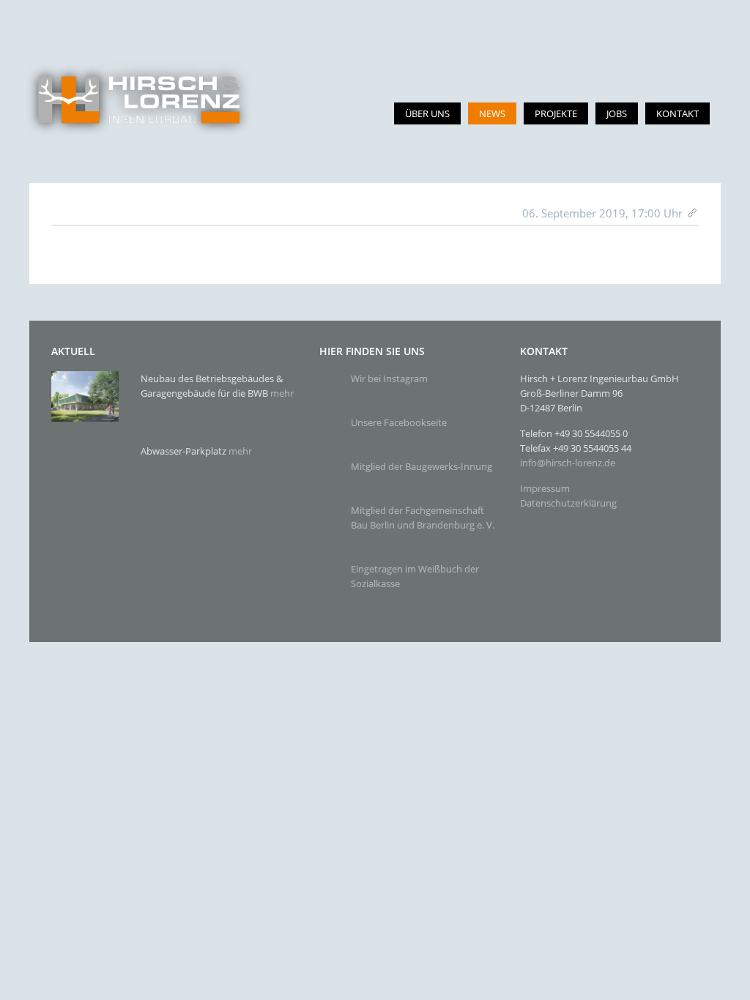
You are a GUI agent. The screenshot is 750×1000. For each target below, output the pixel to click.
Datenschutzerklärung (568, 503)
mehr (282, 393)
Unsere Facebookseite (399, 422)
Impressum (545, 488)
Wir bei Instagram (389, 378)
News (492, 113)
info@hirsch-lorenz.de (567, 462)
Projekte (556, 113)
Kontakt (677, 113)
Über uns (427, 113)
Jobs (616, 113)
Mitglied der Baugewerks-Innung (421, 466)
